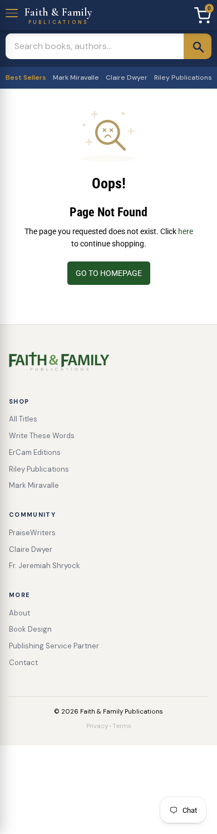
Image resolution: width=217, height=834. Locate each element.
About (19, 613)
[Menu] (12, 12)
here (185, 231)
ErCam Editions (35, 452)
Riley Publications (183, 77)
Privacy (97, 726)
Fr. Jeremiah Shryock (44, 565)
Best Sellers (26, 77)
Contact (23, 662)
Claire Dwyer (126, 77)
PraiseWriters (32, 532)
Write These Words (42, 435)
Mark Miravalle (76, 77)
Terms (121, 726)
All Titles (23, 419)
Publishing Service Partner (54, 646)
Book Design (30, 629)
